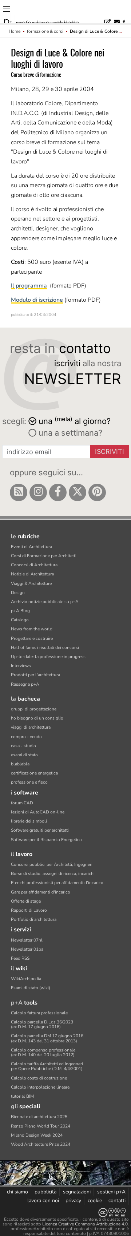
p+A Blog (20, 611)
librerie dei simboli (29, 821)
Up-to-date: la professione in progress (48, 656)
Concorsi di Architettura (34, 565)
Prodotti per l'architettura (35, 675)
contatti (117, 1200)
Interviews (21, 666)
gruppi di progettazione (33, 709)
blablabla (20, 764)
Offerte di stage (26, 901)
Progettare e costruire (32, 638)
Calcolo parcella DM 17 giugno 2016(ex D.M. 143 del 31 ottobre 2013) (47, 1038)
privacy (73, 1200)
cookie (95, 1200)
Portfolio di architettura (33, 919)
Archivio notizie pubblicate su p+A (45, 602)
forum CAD (22, 803)
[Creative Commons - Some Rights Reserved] (65, 1212)
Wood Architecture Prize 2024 (40, 1144)
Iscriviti (109, 451)
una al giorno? (75, 420)
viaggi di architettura (31, 727)
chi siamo (17, 1191)
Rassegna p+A (25, 684)
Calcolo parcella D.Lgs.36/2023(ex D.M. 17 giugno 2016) (42, 1024)
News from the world (31, 629)
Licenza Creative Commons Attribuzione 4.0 (85, 1224)
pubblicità (45, 1191)
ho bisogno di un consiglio (37, 718)
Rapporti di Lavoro (29, 910)
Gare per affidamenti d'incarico (40, 892)
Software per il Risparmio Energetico (46, 840)
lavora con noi (43, 1200)
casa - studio (23, 746)
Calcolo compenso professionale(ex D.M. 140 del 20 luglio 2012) (43, 1052)
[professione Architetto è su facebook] (58, 492)
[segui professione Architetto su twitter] (77, 492)
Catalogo (20, 620)
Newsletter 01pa (27, 949)
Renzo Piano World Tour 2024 (40, 1126)
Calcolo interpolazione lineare (40, 1087)
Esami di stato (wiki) (30, 988)
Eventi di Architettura (31, 547)
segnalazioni (77, 1191)
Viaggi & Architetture (31, 583)
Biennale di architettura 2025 (39, 1117)
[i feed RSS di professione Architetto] (18, 492)
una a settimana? (69, 432)
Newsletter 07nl (27, 940)
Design (18, 592)
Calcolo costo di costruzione (39, 1078)
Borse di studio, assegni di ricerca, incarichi (53, 873)
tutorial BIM (22, 1096)
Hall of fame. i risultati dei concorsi (45, 647)
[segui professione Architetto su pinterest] (97, 492)
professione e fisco (29, 782)
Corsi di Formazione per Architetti (43, 556)
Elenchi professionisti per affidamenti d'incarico (57, 883)
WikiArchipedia (26, 979)
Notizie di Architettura (32, 574)
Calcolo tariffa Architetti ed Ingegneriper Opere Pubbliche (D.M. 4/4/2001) (47, 1066)
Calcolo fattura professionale (39, 1013)
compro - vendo (26, 737)
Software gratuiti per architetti (40, 830)
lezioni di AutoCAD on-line (37, 812)
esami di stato (24, 755)
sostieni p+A (111, 1191)
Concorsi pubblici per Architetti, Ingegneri (51, 864)
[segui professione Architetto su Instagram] (38, 492)
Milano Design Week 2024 (37, 1135)
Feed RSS (20, 958)
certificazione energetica (34, 773)
